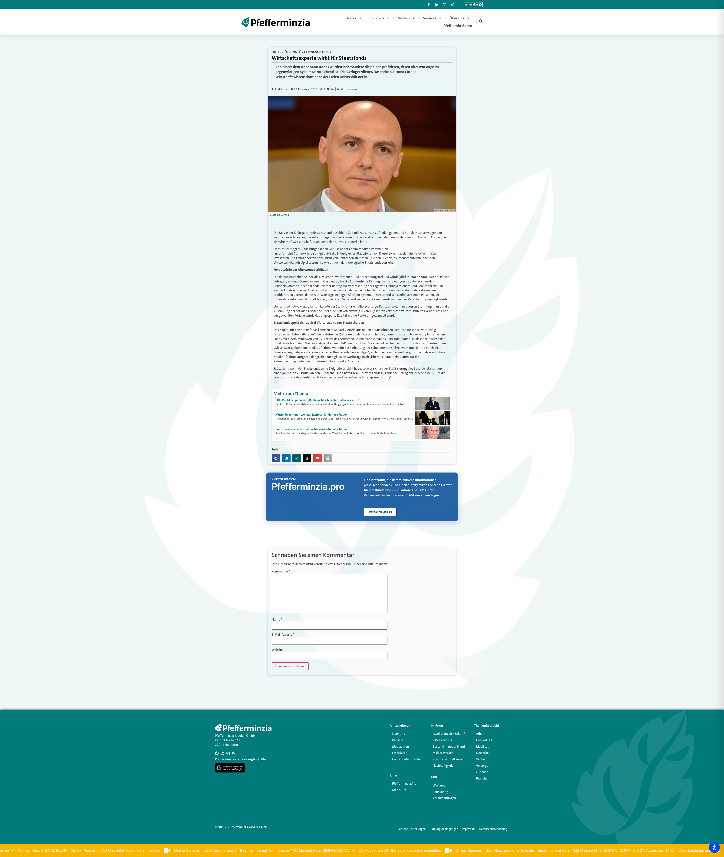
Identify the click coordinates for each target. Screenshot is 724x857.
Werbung (439, 785)
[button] (276, 458)
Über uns (456, 18)
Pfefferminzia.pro (458, 25)
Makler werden (443, 753)
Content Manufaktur (406, 759)
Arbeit (480, 734)
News (351, 18)
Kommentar (281, 571)
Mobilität (482, 746)
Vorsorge (482, 765)
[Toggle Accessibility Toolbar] (714, 847)
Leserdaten (399, 753)
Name (277, 619)
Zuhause (482, 772)
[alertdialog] (362, 850)
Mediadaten (400, 746)
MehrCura (399, 790)
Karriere (397, 740)
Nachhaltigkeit (443, 765)
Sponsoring (440, 792)
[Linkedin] (222, 753)
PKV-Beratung (442, 740)
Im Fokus (377, 18)
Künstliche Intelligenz (447, 759)
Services (429, 18)
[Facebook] (217, 753)
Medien (403, 18)
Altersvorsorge (349, 89)
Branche (482, 778)
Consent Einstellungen (411, 829)
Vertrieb (481, 759)
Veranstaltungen (444, 798)
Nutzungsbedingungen (443, 829)
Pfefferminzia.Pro (404, 783)
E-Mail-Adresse (283, 634)
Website (277, 649)
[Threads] (234, 753)
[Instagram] (228, 753)
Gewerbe (482, 753)
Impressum (469, 829)
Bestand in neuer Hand (449, 746)
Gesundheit (484, 740)
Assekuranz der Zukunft (449, 734)
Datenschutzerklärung (493, 829)
